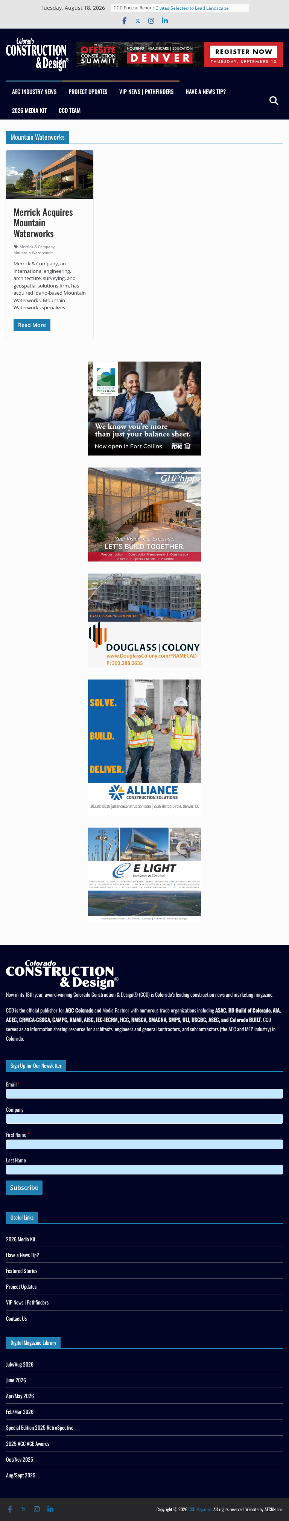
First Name (18, 1134)
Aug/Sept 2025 (20, 1475)
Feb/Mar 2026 (19, 1411)
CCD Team (70, 110)
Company (14, 1109)
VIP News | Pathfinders (146, 91)
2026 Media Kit (29, 110)
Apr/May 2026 (20, 1396)
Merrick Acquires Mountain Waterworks (43, 222)
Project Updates (87, 91)
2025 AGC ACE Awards (27, 1443)
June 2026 (16, 1380)
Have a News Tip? (206, 91)
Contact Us (16, 1318)
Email (13, 1084)
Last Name (16, 1160)
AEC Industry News (34, 91)
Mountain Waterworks (33, 252)
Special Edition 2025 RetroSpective (39, 1427)
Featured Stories (21, 1270)
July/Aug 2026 (19, 1364)
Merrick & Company (37, 246)
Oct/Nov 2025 (19, 1459)
